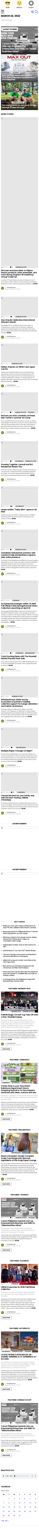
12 (30, 1503)
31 (19, 1515)
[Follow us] (32, 11)
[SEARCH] (36, 11)
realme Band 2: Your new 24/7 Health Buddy (19, 950)
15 (9, 1507)
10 (19, 1503)
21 (3, 1511)
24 (19, 1511)
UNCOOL (19, 7)
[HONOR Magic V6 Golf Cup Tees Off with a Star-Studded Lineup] (19, 1002)
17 (19, 1507)
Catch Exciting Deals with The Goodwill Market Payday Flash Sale (18, 657)
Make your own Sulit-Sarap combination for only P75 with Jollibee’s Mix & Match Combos (19, 927)
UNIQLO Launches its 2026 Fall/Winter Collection (18, 1288)
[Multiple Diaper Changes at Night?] (19, 738)
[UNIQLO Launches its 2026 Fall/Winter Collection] (19, 1274)
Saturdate (19, 461)
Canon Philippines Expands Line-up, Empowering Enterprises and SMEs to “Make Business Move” (18, 1223)
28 (3, 1515)
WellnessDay (30, 653)
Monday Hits (16, 1011)
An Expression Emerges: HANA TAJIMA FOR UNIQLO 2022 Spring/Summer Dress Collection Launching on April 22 (19, 605)
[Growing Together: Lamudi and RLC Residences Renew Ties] (19, 451)
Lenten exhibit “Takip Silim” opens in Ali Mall (19, 510)
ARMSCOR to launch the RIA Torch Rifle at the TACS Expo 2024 (19, 961)
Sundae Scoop (22, 40)
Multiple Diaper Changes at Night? (16, 750)
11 (25, 1503)
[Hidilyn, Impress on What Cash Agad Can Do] (19, 354)
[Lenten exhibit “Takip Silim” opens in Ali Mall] (19, 496)
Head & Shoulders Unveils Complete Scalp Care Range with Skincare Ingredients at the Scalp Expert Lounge (18, 1158)
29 (9, 1515)
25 (25, 1511)
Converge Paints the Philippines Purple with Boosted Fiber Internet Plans (19, 980)
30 (14, 1515)
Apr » (6, 1521)
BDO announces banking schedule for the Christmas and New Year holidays (18, 967)
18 (25, 1507)
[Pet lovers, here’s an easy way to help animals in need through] (19, 96)
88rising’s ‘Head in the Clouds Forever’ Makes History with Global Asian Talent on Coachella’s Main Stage (20, 939)
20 (35, 1507)
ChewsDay (19, 653)
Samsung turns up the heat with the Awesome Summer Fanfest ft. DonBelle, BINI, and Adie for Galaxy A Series (20, 973)
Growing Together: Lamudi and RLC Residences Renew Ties (17, 465)
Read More (6, 1049)
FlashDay (16, 600)
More (35, 284)
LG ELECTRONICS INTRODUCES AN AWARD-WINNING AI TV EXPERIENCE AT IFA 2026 (18, 1356)
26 (30, 1511)
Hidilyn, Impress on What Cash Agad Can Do (18, 368)
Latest (31, 7)
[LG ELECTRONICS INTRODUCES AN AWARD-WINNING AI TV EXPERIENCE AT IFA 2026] (19, 1341)
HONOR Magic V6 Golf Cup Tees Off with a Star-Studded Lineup (19, 1015)
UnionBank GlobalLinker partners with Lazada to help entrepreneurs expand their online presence (18, 555)
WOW (7, 7)
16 (14, 1507)
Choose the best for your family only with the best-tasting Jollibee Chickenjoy (17, 797)
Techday (32, 40)
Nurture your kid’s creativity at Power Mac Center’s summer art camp (18, 416)
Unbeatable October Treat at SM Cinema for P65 (19, 946)
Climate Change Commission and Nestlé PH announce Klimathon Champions (19, 955)
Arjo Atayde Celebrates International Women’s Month (18, 321)
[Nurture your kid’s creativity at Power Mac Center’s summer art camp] (19, 402)
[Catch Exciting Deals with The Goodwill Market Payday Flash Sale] (19, 643)
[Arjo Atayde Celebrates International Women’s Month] (19, 307)
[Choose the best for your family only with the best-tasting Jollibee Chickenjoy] (19, 782)
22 (9, 1511)
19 (30, 1507)
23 (14, 1511)
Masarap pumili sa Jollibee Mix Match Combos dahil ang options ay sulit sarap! (20, 932)
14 (3, 1507)
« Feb (2, 1521)
